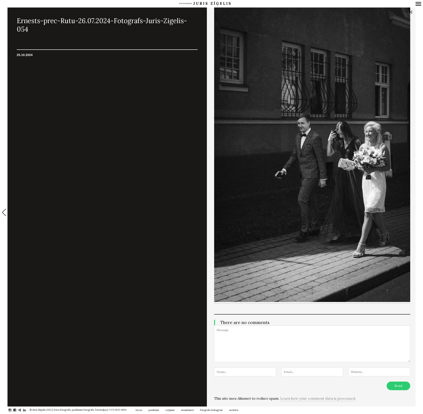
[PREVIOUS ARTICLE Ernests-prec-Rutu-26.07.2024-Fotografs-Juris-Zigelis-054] (3, 213)
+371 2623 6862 (118, 409)
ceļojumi (169, 410)
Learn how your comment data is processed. (318, 398)
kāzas (139, 410)
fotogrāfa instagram (211, 410)
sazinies (233, 410)
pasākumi (153, 410)
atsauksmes (187, 410)
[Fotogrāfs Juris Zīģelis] (205, 3)
